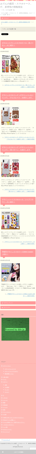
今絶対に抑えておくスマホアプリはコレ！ (13, 417)
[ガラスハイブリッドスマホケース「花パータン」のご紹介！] (10, 71)
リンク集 (5, 427)
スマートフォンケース (10, 369)
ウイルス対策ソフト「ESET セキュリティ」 (14, 422)
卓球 (6, 385)
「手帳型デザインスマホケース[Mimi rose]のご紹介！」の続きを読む (20, 295)
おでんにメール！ (7, 429)
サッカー (7, 389)
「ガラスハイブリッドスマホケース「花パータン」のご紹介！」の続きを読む (19, 86)
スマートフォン (7, 366)
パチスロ (5, 398)
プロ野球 (7, 387)
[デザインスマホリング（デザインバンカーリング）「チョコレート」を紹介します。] (10, 124)
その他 (4, 414)
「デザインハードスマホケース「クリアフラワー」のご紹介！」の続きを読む (19, 242)
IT (3, 395)
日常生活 (5, 405)
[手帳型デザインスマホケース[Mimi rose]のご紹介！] (10, 280)
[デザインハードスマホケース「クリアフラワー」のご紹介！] (10, 228)
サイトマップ (6, 432)
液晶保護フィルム (9, 373)
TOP (15, 22)
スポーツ (5, 382)
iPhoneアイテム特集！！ (9, 420)
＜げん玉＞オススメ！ (8, 424)
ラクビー (7, 392)
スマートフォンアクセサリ (11, 371)
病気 (4, 409)
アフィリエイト (7, 412)
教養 (4, 402)
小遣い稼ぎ (6, 377)
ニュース (5, 400)
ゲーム (4, 379)
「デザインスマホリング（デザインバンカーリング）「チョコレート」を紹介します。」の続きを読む (19, 138)
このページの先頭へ (19, 452)
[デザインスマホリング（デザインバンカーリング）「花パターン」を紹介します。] (10, 176)
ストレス (5, 407)
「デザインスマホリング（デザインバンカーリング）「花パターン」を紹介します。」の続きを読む (19, 190)
